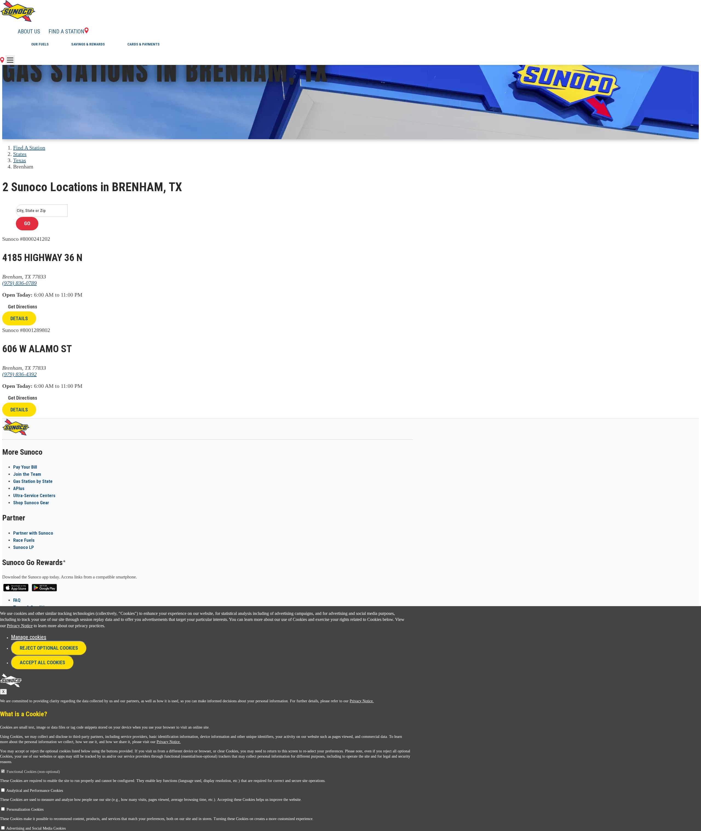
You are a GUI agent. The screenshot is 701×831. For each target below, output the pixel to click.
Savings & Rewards (88, 44)
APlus (18, 488)
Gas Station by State (33, 481)
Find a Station (66, 31)
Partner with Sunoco (33, 533)
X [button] (3, 692)
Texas (19, 160)
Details (19, 318)
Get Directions (22, 307)
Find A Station (29, 148)
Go (27, 223)
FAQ (17, 600)
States (20, 154)
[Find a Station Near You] (2, 61)
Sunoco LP (23, 547)
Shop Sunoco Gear (31, 502)
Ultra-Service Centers (34, 495)
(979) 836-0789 (19, 283)
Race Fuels (24, 540)
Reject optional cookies (49, 648)
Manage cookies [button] (28, 637)
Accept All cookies (42, 662)
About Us (29, 31)
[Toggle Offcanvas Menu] (10, 60)
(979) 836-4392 (19, 374)
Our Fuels (40, 44)
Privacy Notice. (362, 701)
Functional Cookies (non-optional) (33, 772)
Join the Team (27, 474)
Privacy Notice (20, 625)
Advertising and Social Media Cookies (36, 828)
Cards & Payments (143, 44)
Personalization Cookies (25, 809)
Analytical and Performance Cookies (34, 791)
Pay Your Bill (25, 467)
